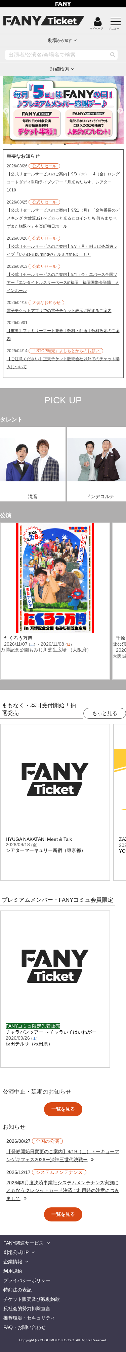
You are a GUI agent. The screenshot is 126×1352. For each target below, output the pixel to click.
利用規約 (12, 1271)
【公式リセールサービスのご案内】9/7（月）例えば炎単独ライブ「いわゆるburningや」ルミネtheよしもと (62, 250)
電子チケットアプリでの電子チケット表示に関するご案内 (59, 310)
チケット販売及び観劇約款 (31, 1299)
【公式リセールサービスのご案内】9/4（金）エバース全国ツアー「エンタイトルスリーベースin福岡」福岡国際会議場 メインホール (63, 282)
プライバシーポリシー (26, 1280)
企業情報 (12, 1261)
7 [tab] (98, 144)
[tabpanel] (63, 110)
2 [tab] (31, 144)
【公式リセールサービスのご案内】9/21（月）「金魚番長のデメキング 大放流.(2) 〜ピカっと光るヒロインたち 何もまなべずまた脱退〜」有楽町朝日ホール (63, 218)
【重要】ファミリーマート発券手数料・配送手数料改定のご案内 (63, 334)
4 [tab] (58, 144)
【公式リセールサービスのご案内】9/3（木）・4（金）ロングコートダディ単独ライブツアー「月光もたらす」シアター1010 (63, 182)
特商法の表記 (17, 1289)
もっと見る (104, 713)
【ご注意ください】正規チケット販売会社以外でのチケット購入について (63, 362)
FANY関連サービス (23, 1243)
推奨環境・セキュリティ (29, 1318)
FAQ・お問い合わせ (24, 1327)
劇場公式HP (16, 1252)
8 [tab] (112, 144)
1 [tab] (17, 144)
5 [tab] (71, 144)
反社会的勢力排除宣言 (26, 1308)
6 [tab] (85, 144)
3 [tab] (44, 144)
